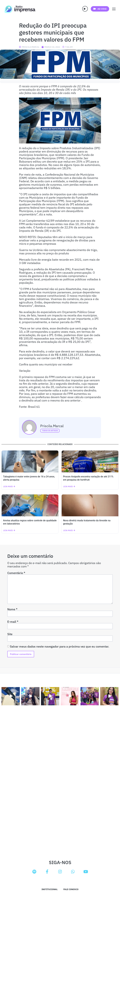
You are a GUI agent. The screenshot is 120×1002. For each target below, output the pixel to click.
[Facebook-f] (47, 872)
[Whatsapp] (73, 872)
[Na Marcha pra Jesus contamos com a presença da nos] (30, 696)
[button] (85, 9)
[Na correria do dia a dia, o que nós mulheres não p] (70, 696)
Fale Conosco (70, 889)
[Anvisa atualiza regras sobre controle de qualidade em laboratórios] (30, 505)
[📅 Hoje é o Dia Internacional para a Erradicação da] (109, 696)
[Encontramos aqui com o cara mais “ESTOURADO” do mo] (50, 696)
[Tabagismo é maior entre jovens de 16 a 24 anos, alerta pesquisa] (30, 461)
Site (9, 634)
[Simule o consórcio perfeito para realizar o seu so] (10, 696)
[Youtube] (86, 872)
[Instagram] (60, 872)
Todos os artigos (50, 431)
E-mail (12, 621)
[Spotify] (34, 872)
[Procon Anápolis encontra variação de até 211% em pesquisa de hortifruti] (90, 461)
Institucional (50, 889)
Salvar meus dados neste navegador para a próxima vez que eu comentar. (59, 646)
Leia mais (8, 486)
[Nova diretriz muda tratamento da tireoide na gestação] (90, 505)
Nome (12, 609)
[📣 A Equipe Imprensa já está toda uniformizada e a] (89, 696)
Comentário (16, 572)
